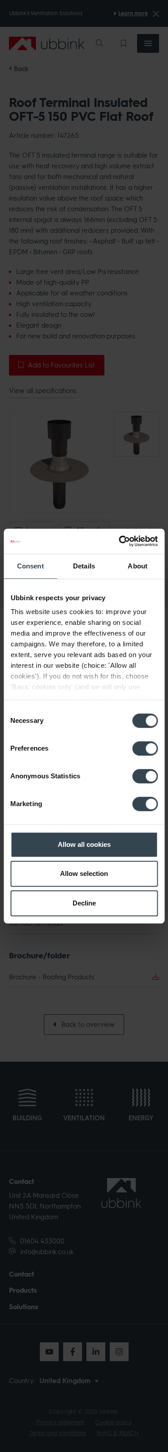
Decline (84, 903)
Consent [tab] (30, 566)
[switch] (145, 748)
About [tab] (137, 566)
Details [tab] (84, 566)
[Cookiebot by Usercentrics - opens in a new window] (120, 541)
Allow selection (84, 873)
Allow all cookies (84, 844)
